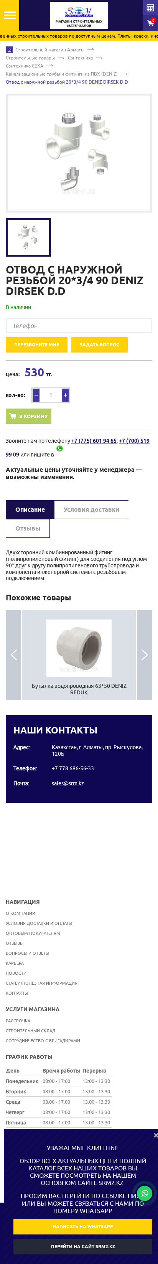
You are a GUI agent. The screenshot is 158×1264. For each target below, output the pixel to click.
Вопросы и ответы (27, 953)
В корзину (33, 416)
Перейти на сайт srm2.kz (83, 1246)
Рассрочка (18, 1020)
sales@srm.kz (68, 783)
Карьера (15, 963)
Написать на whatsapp (83, 1226)
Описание (30, 509)
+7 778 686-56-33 (73, 768)
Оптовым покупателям (33, 933)
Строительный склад (30, 1030)
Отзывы (27, 528)
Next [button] (144, 655)
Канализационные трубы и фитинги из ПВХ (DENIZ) (62, 74)
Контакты (17, 992)
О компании (20, 913)
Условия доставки (91, 509)
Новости (16, 973)
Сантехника (80, 58)
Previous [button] (13, 655)
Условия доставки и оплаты (39, 923)
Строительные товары (30, 58)
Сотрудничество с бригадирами (43, 1040)
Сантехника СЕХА (24, 66)
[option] (79, 153)
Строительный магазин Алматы (49, 50)
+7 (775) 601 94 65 (94, 441)
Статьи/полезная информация (41, 983)
